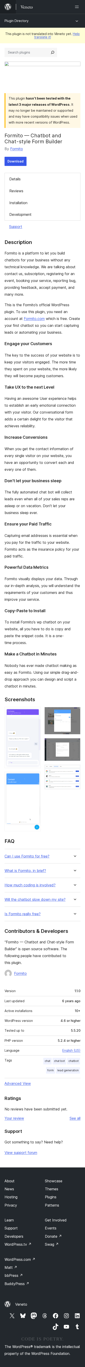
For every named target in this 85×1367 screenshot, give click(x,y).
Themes (51, 1189)
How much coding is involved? (30, 885)
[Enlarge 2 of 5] (34, 778)
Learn (9, 1220)
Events (50, 1228)
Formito (16, 148)
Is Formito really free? (23, 914)
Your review (14, 1118)
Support (15, 226)
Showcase (53, 1181)
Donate (53, 1236)
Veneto (21, 1304)
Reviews (16, 191)
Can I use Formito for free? (27, 856)
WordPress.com (20, 1259)
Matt (11, 1267)
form (50, 1070)
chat (47, 1061)
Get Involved (56, 1220)
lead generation (68, 1070)
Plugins (50, 1197)
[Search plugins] (52, 52)
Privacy (11, 1205)
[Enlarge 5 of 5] (74, 771)
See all (75, 1118)
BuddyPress (17, 1283)
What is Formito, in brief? (25, 871)
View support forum (21, 1152)
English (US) (71, 1050)
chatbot (73, 1061)
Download (15, 161)
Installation (18, 202)
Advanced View (18, 1083)
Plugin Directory (17, 21)
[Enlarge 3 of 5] (74, 713)
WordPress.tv (18, 1244)
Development (20, 214)
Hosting (11, 1197)
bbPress (14, 1275)
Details (15, 179)
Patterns (52, 1205)
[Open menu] (77, 7)
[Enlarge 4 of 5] (74, 744)
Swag (52, 1244)
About (10, 1181)
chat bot (59, 1061)
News (9, 1189)
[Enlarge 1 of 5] (34, 713)
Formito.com (34, 318)
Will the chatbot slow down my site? (35, 899)
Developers (14, 1236)
